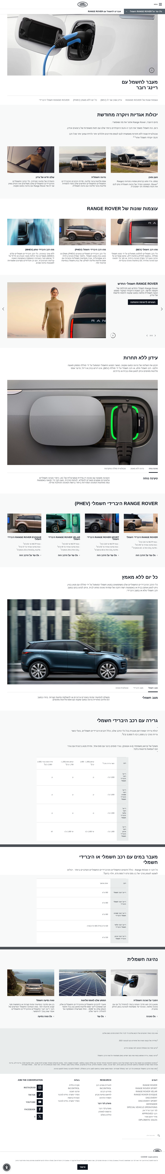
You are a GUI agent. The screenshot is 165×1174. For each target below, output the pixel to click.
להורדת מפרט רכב (103, 1085)
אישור (82, 1167)
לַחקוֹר (148, 295)
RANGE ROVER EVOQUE (145, 1095)
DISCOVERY (151, 1098)
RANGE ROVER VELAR (146, 1091)
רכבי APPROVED (149, 1114)
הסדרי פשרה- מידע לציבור (68, 1095)
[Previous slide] (155, 336)
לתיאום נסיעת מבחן (103, 1095)
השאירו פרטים (105, 1098)
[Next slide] (147, 336)
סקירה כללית (74, 1085)
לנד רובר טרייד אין (150, 1110)
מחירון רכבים (105, 1091)
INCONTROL (105, 1088)
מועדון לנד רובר (105, 1108)
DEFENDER (151, 1104)
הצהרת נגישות (73, 1098)
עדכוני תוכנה (74, 1091)
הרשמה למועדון (105, 1112)
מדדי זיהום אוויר (150, 1117)
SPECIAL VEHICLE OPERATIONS (142, 1107)
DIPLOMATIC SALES (148, 1120)
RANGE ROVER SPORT (146, 1088)
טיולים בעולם (106, 1115)
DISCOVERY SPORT (147, 1101)
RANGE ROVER (150, 1085)
